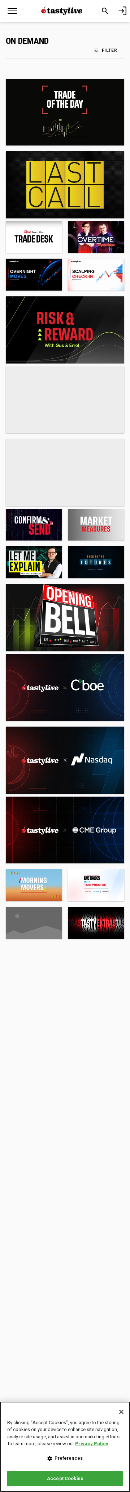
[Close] (121, 1412)
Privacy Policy (91, 1443)
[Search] (105, 11)
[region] (65, 1447)
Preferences (69, 1458)
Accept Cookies (65, 1478)
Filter (109, 50)
